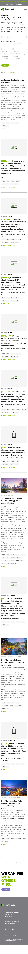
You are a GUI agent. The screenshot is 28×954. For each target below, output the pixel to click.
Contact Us (6, 889)
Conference (5, 46)
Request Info (19, 4)
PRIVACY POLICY (9, 919)
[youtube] (13, 929)
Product (16, 56)
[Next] (20, 862)
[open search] (26, 4)
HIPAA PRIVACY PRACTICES (12, 921)
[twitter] (9, 929)
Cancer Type (17, 51)
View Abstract (11, 187)
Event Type (4, 51)
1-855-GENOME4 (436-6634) (12, 912)
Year (15, 46)
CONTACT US (8, 916)
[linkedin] (5, 929)
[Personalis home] (8, 9)
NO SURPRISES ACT (10, 923)
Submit (5, 65)
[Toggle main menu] (25, 9)
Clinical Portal (9, 4)
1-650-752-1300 (9, 914)
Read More (3, 187)
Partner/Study (5, 56)
